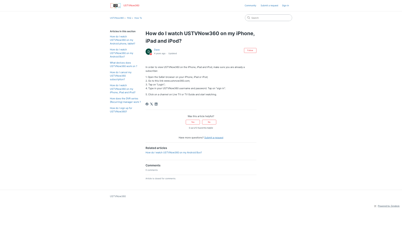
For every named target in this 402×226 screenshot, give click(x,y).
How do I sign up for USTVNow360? (121, 110)
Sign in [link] (285, 5)
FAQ (129, 18)
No (209, 122)
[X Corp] (151, 104)
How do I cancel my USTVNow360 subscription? (120, 76)
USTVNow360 (117, 18)
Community (250, 5)
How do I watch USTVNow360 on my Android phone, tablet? (122, 40)
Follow (250, 50)
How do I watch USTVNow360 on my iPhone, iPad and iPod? (123, 89)
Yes (192, 122)
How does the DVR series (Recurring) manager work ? (125, 100)
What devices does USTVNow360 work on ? (123, 64)
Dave (157, 49)
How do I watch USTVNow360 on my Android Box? (121, 53)
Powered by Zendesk (389, 206)
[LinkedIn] (156, 104)
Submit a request (269, 5)
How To (138, 18)
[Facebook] (147, 104)
